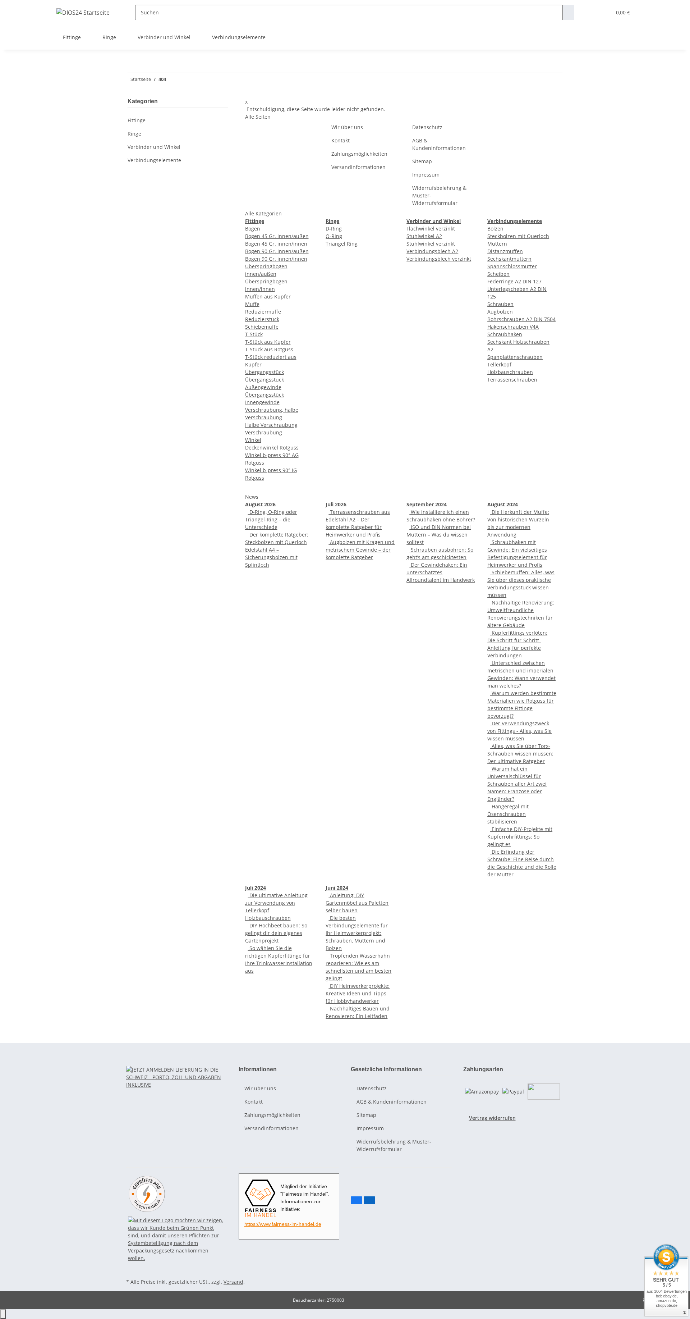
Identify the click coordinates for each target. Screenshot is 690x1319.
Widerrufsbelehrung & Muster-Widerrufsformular (439, 195)
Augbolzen (500, 311)
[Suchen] (568, 12)
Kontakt (340, 140)
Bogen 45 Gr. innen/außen (277, 236)
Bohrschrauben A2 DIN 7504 (521, 319)
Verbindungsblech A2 (432, 251)
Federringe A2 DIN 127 (514, 281)
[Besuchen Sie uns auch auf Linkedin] (369, 1200)
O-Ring (334, 236)
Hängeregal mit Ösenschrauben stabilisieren (508, 814)
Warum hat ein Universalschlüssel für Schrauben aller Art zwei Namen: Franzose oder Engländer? (517, 783)
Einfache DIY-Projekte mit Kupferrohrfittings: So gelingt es (519, 837)
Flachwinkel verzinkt (430, 228)
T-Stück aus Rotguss (269, 349)
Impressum (426, 174)
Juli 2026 (336, 504)
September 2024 (426, 504)
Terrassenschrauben (512, 379)
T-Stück (254, 334)
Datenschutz (427, 127)
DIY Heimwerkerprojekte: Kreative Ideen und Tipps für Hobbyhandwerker (358, 993)
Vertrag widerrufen (492, 1117)
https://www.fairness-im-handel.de (282, 1224)
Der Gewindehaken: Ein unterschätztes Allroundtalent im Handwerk (440, 572)
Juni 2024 (337, 887)
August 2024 (502, 504)
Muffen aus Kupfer (268, 296)
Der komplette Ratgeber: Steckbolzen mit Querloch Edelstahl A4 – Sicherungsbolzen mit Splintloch (276, 549)
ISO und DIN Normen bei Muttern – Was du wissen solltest (438, 535)
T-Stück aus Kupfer (268, 341)
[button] (591, 12)
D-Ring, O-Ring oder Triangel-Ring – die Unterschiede (271, 519)
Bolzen (495, 228)
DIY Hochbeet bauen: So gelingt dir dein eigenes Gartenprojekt (276, 933)
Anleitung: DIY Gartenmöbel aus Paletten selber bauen (357, 903)
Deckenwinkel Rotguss (272, 447)
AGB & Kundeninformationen (439, 144)
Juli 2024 (255, 887)
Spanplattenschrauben (515, 356)
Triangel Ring (342, 243)
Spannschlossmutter (512, 266)
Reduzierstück (262, 319)
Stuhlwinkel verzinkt (430, 243)
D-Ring (334, 228)
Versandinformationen (358, 167)
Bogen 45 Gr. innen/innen (276, 243)
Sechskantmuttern (509, 258)
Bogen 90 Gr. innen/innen (276, 258)
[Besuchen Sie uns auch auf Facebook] (356, 1200)
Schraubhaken (504, 334)
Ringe (134, 133)
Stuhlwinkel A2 (424, 236)
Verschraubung (263, 432)
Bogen (252, 228)
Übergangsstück (264, 372)
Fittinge (137, 120)
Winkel (253, 440)
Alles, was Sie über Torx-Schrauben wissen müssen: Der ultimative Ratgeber (520, 754)
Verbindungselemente (154, 160)
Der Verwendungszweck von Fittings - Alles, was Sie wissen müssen (519, 731)
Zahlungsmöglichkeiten (359, 153)
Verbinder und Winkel (154, 146)
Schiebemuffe (262, 326)
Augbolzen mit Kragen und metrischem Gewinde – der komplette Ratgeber (360, 550)
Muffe (252, 304)
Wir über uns (347, 127)
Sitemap (422, 161)
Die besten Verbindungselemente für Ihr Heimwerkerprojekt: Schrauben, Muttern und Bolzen (357, 932)
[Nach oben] (3, 1314)
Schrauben (500, 304)
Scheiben (498, 273)
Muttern (497, 243)
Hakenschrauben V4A (513, 326)
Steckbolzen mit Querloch (518, 236)
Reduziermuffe (263, 311)
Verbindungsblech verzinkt (438, 258)
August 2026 (260, 504)
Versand (233, 1281)
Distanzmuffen (505, 251)
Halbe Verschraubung (271, 424)
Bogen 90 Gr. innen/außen (277, 251)
